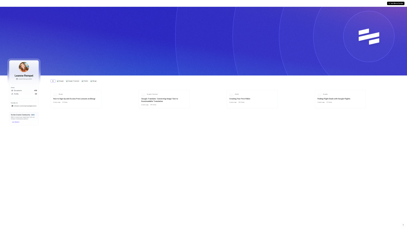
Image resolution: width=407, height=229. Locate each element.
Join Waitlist (15, 122)
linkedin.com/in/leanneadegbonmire (25, 106)
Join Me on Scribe (397, 3)
